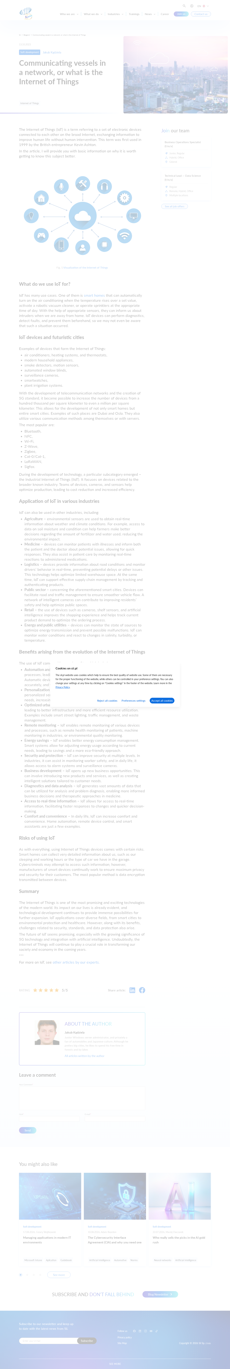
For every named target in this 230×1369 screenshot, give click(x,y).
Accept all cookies (162, 700)
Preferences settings (133, 700)
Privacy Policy (63, 687)
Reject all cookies (107, 700)
